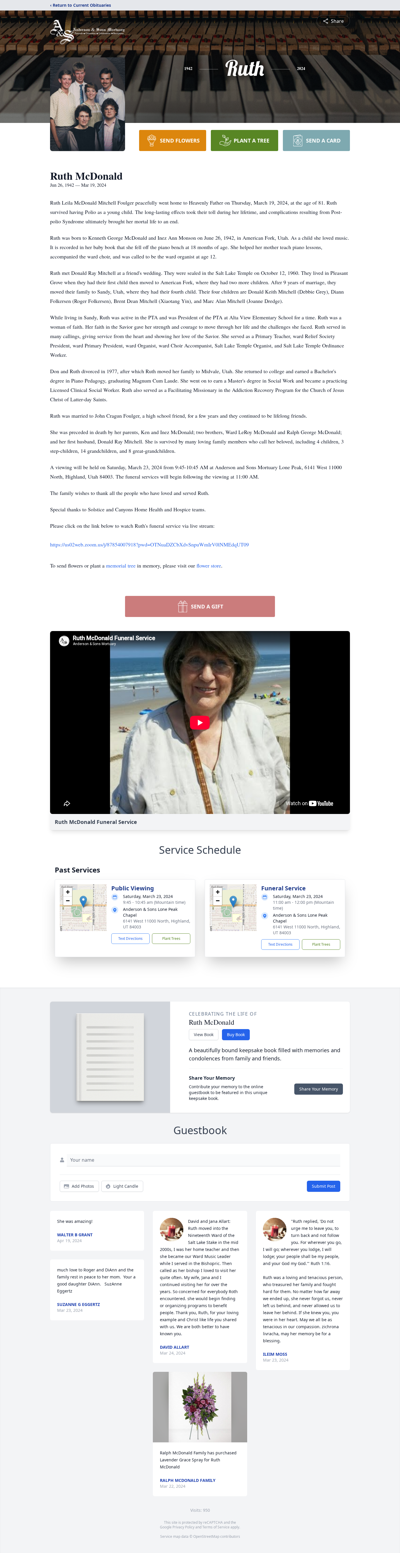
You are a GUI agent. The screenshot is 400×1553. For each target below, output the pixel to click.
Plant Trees (171, 938)
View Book (203, 1034)
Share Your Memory (318, 1089)
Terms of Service (216, 1527)
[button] (83, 902)
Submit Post (323, 1186)
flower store (208, 565)
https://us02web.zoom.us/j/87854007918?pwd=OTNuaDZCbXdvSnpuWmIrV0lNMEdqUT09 (149, 544)
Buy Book (236, 1034)
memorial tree (121, 565)
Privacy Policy (183, 1527)
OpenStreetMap (206, 1536)
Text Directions (130, 938)
